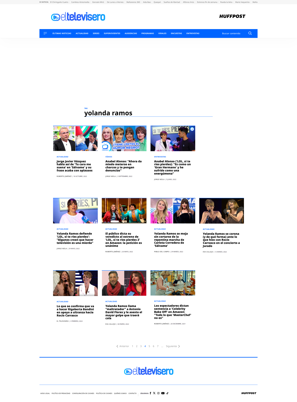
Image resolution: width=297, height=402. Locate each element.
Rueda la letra (226, 2)
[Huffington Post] (232, 17)
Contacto (132, 393)
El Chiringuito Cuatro (59, 2)
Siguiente (171, 346)
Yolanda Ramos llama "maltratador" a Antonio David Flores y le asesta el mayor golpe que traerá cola (123, 312)
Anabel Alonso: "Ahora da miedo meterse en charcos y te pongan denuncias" (123, 166)
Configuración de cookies (83, 393)
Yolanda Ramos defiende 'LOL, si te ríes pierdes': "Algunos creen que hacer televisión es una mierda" (75, 238)
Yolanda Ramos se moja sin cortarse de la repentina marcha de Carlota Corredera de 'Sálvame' (171, 240)
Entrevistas (193, 33)
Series (96, 33)
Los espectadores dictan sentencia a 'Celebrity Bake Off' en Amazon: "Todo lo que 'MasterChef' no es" (172, 312)
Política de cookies (104, 393)
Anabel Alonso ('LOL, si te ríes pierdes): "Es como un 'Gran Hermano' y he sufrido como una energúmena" (172, 167)
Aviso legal (45, 393)
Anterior (124, 346)
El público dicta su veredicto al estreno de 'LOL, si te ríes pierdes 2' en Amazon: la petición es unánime (123, 240)
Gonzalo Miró (98, 2)
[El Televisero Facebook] (150, 393)
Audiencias (131, 33)
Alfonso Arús (189, 2)
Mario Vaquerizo (242, 2)
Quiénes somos (120, 393)
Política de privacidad (61, 393)
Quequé (157, 2)
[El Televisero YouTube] (163, 393)
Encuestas (176, 33)
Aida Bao (147, 2)
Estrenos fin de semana (207, 2)
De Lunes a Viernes (115, 2)
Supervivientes (112, 33)
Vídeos (108, 157)
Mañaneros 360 (134, 2)
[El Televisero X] (154, 393)
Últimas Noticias (61, 33)
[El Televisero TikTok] (167, 393)
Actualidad (82, 33)
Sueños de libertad (172, 2)
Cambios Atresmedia (80, 2)
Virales (162, 33)
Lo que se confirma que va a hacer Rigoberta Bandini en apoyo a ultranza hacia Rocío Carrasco (75, 310)
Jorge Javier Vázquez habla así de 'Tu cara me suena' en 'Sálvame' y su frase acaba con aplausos (75, 166)
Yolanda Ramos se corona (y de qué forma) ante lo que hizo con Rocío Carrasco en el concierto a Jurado (221, 240)
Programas (148, 33)
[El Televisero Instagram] (158, 393)
